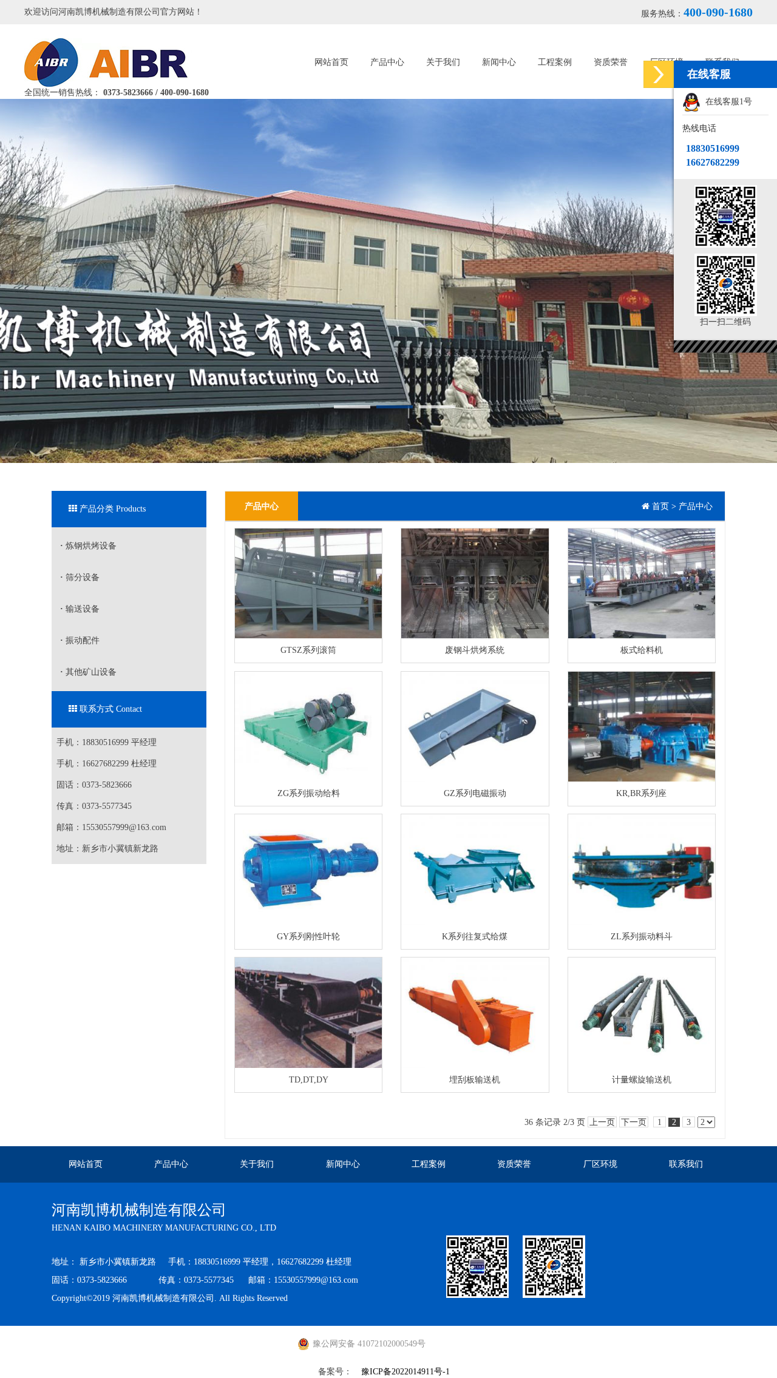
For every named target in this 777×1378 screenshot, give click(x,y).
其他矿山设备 (88, 672)
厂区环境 (600, 1164)
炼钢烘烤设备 (88, 545)
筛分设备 (80, 577)
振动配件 (80, 640)
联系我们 (686, 1164)
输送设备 (80, 608)
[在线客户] (658, 74)
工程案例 (555, 62)
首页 (660, 506)
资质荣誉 (611, 62)
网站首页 (331, 62)
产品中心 (387, 62)
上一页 (602, 1122)
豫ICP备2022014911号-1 (405, 1371)
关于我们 (443, 62)
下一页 (633, 1122)
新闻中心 (499, 62)
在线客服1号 (726, 101)
